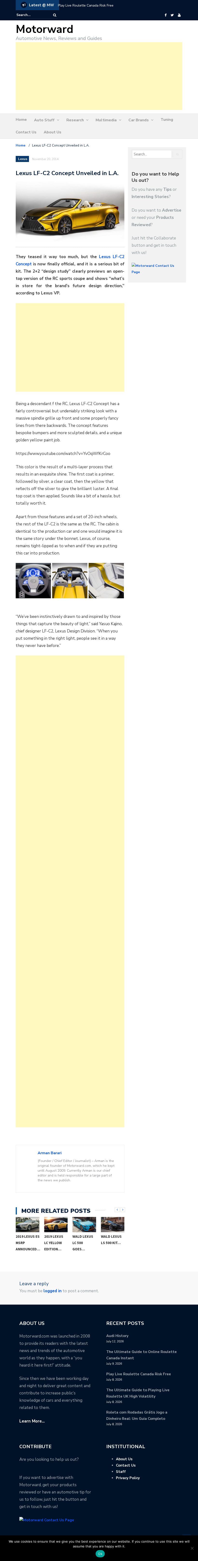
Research (75, 120)
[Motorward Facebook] (165, 15)
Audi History (117, 1335)
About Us (52, 132)
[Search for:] (31, 15)
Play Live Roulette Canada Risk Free (85, 5)
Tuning (167, 119)
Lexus (22, 159)
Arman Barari (50, 1153)
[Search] (55, 15)
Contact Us (26, 132)
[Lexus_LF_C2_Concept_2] (69, 580)
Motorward (44, 29)
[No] (192, 1548)
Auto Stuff (44, 120)
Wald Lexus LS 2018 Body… (111, 1242)
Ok (100, 1554)
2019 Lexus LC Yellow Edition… (25, 1242)
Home (21, 119)
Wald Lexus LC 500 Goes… (54, 1242)
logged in (52, 1291)
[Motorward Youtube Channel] (179, 15)
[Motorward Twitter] (172, 15)
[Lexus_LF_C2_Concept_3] (106, 580)
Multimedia (106, 120)
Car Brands (138, 120)
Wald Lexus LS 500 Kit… (83, 1239)
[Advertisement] (99, 76)
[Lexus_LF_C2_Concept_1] (33, 580)
